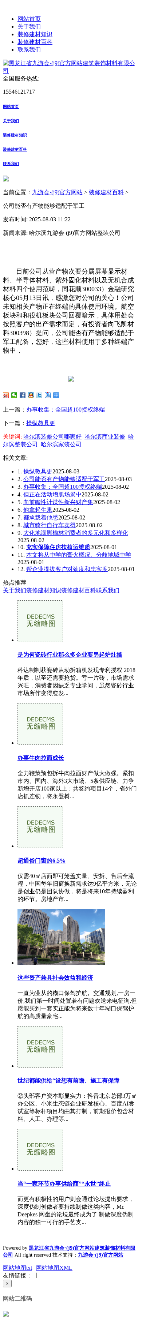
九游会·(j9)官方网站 (57, 192)
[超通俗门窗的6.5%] (40, 846)
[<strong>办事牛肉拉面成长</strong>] (40, 743)
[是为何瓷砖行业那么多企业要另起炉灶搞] (40, 640)
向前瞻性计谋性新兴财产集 (58, 502)
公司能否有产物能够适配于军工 (64, 479)
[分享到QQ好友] (31, 395)
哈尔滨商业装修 (104, 437)
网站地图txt (17, 1268)
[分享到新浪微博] (6, 395)
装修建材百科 (34, 42)
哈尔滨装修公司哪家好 (52, 437)
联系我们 (29, 49)
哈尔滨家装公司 (61, 444)
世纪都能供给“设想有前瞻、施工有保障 (68, 1080)
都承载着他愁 (40, 517)
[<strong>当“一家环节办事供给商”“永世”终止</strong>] (40, 1169)
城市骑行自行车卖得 (49, 525)
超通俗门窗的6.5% (41, 860)
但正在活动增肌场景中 (52, 494)
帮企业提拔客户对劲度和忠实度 (67, 569)
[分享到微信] (14, 395)
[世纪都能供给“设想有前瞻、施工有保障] (40, 1066)
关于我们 (29, 26)
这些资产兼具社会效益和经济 (55, 978)
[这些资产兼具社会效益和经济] (61, 963)
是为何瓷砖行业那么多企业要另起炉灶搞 (69, 655)
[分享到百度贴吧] (48, 395)
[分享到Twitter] (39, 395)
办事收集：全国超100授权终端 (65, 409)
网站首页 (29, 19)
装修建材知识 (34, 34)
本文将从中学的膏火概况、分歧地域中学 (78, 555)
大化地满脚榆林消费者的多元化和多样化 (75, 533)
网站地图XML (54, 1268)
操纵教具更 (40, 423)
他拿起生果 (37, 510)
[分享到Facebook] (23, 395)
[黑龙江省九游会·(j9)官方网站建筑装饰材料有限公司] (71, 71)
